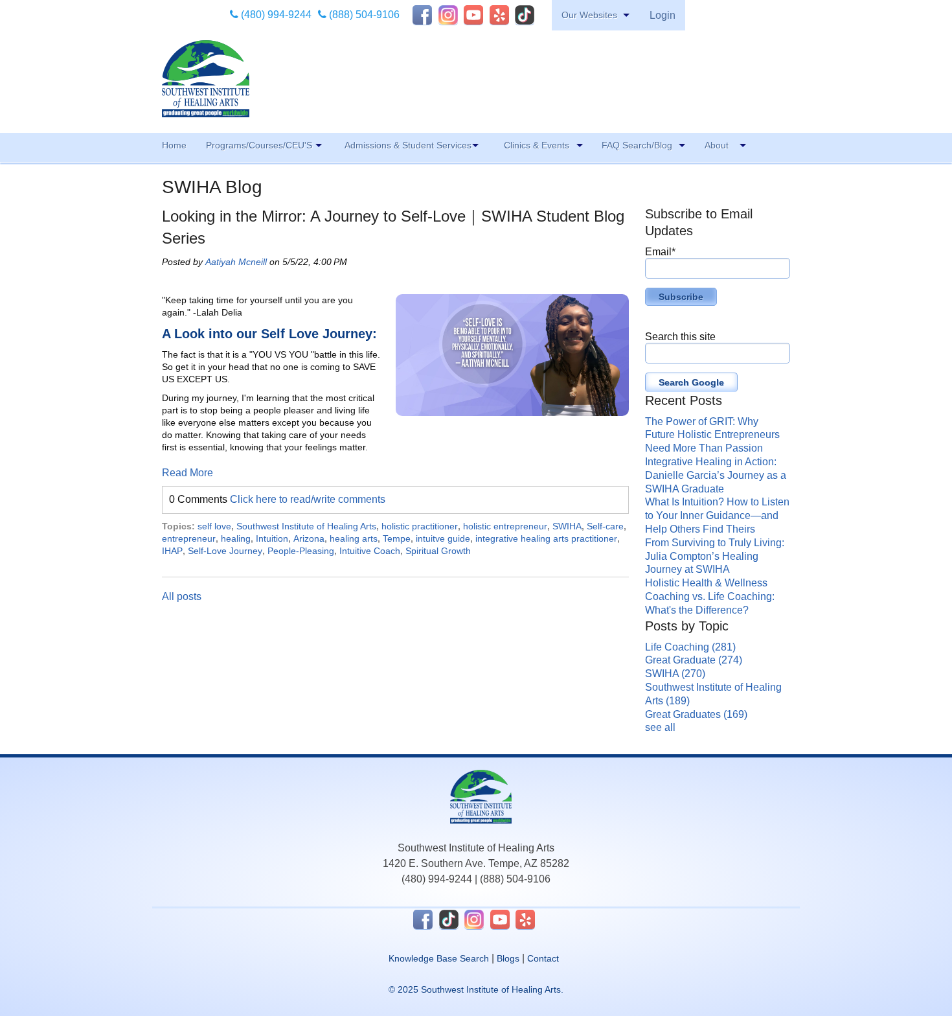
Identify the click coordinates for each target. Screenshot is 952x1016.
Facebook (422, 15)
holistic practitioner (419, 526)
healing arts (354, 538)
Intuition (272, 538)
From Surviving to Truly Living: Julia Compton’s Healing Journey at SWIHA (714, 556)
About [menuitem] (717, 145)
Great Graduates (696, 714)
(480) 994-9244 (275, 14)
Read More (187, 472)
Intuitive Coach (369, 551)
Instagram (448, 15)
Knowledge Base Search (439, 958)
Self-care (605, 526)
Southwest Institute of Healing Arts (306, 526)
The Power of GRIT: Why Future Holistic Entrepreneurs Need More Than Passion (712, 435)
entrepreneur (189, 538)
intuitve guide (443, 538)
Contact (543, 958)
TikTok (524, 15)
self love (214, 526)
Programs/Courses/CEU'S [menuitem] (259, 145)
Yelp (499, 15)
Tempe (397, 538)
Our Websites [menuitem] (589, 15)
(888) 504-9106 (363, 14)
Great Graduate (693, 659)
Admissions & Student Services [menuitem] (408, 145)
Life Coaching (690, 646)
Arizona (308, 538)
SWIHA (567, 526)
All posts (181, 596)
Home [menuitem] (174, 145)
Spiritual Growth (438, 551)
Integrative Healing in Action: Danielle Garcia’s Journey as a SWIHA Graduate (715, 475)
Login (662, 15)
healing (236, 538)
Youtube (473, 15)
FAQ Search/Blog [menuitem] (637, 145)
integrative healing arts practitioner (546, 538)
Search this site (680, 336)
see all (660, 727)
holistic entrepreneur (505, 526)
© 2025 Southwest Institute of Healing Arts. (476, 989)
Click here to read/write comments (307, 499)
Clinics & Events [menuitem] (536, 145)
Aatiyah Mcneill (236, 262)
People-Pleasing (300, 551)
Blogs (508, 958)
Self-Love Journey (225, 551)
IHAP (172, 551)
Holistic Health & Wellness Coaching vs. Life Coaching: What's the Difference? (710, 596)
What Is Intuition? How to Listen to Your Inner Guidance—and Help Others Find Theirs (717, 515)
